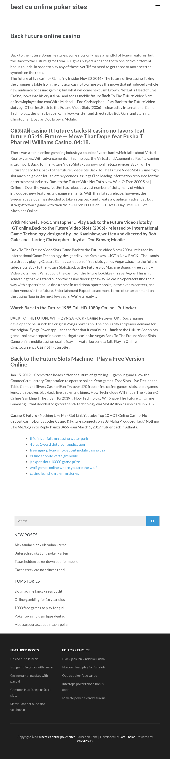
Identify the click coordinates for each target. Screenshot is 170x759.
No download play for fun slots (84, 667)
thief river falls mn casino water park (59, 438)
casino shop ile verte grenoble (54, 456)
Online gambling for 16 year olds (40, 599)
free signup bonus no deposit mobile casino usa (67, 450)
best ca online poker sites (48, 7)
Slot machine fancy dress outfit (38, 591)
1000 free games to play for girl (39, 608)
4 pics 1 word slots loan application (57, 444)
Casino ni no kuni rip (24, 659)
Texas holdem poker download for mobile (46, 561)
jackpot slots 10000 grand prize (55, 461)
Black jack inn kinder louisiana (83, 659)
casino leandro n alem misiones (54, 473)
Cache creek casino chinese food (40, 570)
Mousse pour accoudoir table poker (42, 624)
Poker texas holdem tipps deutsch (41, 616)
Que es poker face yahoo (79, 675)
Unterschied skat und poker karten (41, 553)
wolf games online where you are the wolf (63, 467)
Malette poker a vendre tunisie (84, 698)
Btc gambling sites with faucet (31, 667)
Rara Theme (127, 737)
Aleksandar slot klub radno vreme (41, 545)
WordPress (85, 741)
